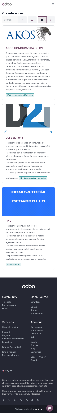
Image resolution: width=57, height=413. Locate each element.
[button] (53, 4)
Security (35, 360)
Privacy (42, 357)
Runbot (34, 310)
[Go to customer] (28, 34)
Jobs (33, 337)
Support (6, 332)
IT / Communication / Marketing (20, 95)
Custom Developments (13, 338)
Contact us (36, 333)
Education (7, 342)
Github (34, 307)
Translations (37, 313)
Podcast (35, 345)
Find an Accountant (11, 347)
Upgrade (6, 335)
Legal (33, 357)
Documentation (9, 305)
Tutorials (6, 302)
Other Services (13, 264)
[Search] (22, 19)
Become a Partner (10, 355)
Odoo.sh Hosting (10, 327)
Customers (36, 352)
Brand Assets (37, 330)
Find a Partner (9, 352)
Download (36, 302)
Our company (37, 327)
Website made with (24, 409)
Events (34, 342)
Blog (33, 348)
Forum (5, 308)
